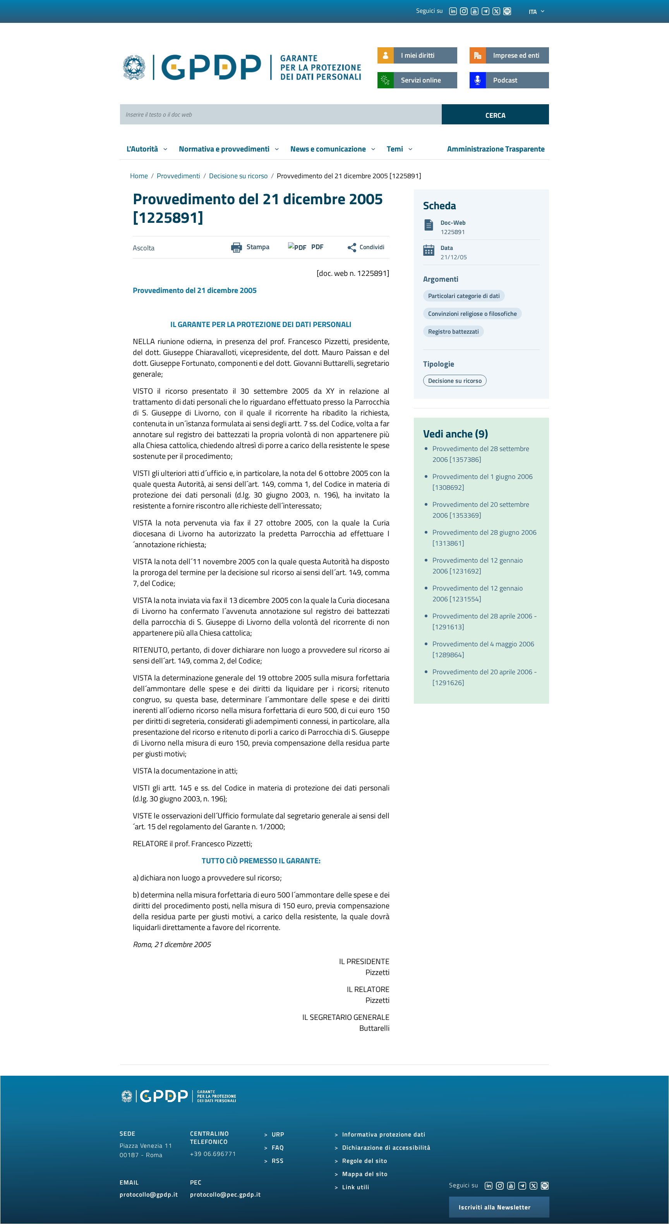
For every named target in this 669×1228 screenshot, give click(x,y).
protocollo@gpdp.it (149, 1194)
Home (139, 176)
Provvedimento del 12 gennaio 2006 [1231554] (477, 593)
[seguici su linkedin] (453, 10)
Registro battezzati (453, 331)
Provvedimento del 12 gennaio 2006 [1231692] (477, 565)
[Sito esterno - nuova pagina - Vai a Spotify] (545, 1185)
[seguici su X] (496, 10)
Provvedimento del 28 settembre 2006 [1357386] (480, 454)
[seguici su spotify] (507, 10)
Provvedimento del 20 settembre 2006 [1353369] (480, 509)
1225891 (453, 231)
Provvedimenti (178, 176)
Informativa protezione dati (383, 1134)
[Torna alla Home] (242, 66)
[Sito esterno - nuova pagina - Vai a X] (533, 1185)
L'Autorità (143, 149)
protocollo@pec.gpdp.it (225, 1194)
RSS (278, 1160)
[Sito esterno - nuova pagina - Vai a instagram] (500, 1185)
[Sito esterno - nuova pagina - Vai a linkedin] (488, 1185)
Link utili (355, 1187)
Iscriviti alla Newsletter (495, 1207)
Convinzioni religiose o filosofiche (472, 313)
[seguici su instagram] (464, 10)
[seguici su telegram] (485, 10)
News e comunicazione (328, 149)
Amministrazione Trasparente (496, 149)
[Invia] (495, 114)
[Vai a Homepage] (180, 1104)
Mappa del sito (365, 1173)
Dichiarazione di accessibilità (386, 1147)
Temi (396, 149)
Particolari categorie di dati (464, 295)
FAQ (278, 1147)
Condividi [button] (372, 246)
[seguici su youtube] (475, 10)
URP (278, 1134)
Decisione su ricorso (238, 176)
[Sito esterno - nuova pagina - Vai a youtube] (511, 1185)
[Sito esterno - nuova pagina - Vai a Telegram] (522, 1185)
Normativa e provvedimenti (225, 149)
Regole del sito (364, 1160)
